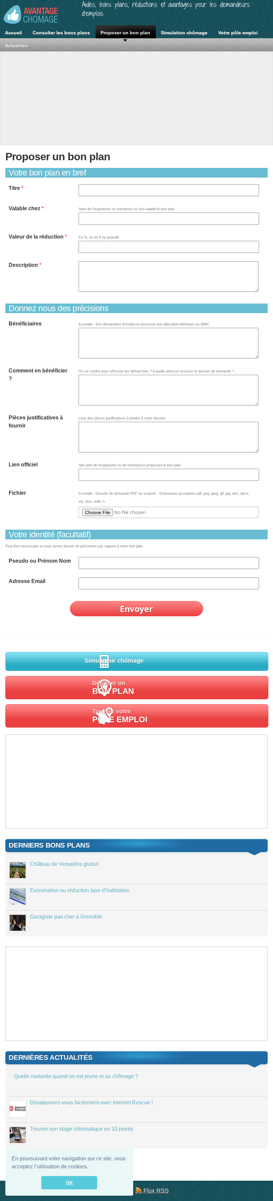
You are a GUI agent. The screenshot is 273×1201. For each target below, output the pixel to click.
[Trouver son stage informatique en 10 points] (18, 1141)
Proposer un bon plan (125, 32)
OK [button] (69, 1182)
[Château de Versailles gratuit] (18, 876)
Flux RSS (156, 1190)
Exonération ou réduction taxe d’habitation (80, 890)
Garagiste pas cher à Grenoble (66, 916)
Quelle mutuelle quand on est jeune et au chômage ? (76, 1076)
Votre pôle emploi (238, 32)
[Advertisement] (136, 98)
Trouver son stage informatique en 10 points (81, 1129)
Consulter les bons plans (61, 32)
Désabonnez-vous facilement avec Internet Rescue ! (91, 1102)
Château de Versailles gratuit (64, 864)
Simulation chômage (184, 32)
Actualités (16, 45)
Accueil (13, 32)
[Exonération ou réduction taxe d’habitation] (18, 902)
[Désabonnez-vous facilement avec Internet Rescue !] (18, 1115)
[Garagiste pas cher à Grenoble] (18, 929)
